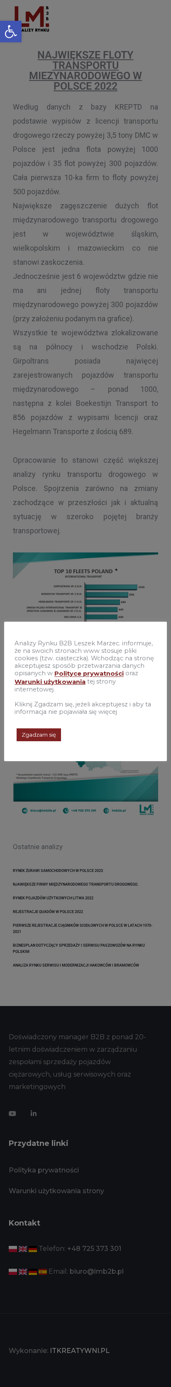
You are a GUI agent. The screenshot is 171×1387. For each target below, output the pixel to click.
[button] (11, 31)
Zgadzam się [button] (39, 734)
